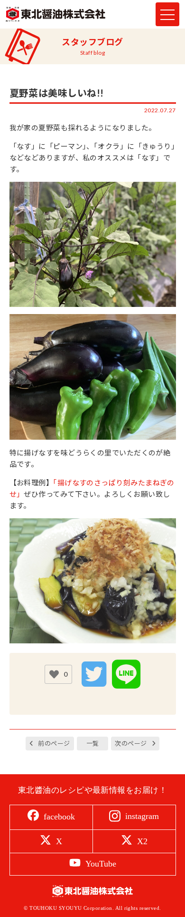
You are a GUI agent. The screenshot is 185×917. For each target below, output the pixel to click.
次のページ (131, 743)
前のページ (54, 743)
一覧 (92, 743)
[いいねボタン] (54, 674)
